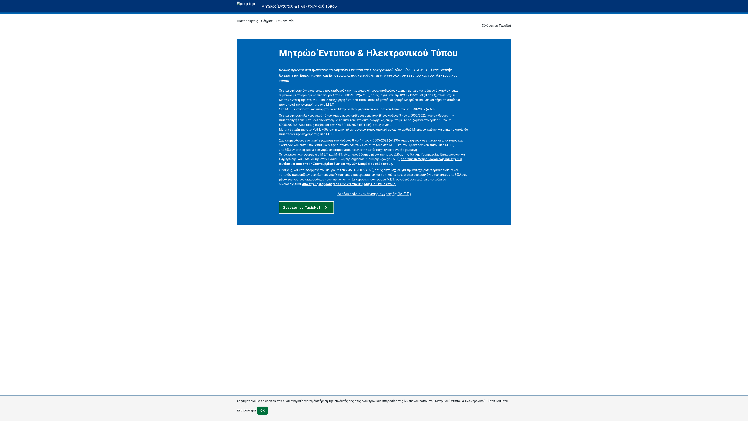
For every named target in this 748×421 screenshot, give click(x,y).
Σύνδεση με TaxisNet (496, 25)
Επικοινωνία (285, 21)
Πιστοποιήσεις (247, 21)
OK (262, 410)
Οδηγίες (267, 21)
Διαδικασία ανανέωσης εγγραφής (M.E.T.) (374, 194)
